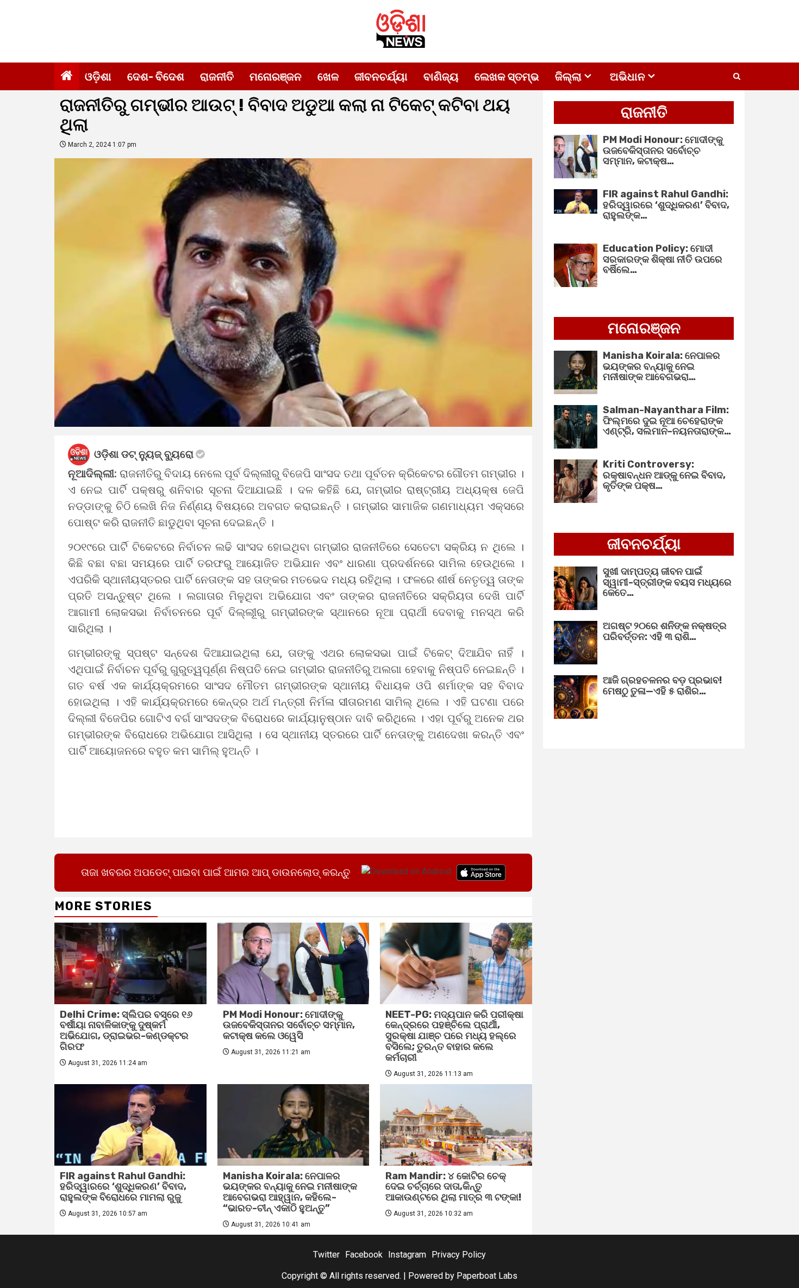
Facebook (364, 1254)
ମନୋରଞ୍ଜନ (275, 76)
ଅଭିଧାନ (627, 76)
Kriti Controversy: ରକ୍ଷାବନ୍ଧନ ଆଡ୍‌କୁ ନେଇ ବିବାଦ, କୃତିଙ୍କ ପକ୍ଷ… (664, 475)
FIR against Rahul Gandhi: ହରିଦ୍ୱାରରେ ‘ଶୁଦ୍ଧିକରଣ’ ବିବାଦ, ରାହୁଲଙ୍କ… (666, 205)
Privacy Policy (459, 1254)
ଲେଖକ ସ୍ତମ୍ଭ (507, 76)
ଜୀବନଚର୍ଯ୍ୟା (381, 76)
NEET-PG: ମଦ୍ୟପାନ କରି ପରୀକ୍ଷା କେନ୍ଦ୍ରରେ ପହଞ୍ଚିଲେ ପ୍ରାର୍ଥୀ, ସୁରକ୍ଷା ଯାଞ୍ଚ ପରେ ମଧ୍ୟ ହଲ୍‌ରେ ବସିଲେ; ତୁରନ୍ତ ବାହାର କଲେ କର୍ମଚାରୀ (454, 1036)
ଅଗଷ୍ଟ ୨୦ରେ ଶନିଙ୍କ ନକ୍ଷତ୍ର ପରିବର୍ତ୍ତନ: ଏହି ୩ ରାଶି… (665, 631)
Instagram (407, 1254)
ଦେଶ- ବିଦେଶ (155, 76)
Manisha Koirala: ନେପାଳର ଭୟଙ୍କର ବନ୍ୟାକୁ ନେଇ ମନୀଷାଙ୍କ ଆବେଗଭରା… (661, 366)
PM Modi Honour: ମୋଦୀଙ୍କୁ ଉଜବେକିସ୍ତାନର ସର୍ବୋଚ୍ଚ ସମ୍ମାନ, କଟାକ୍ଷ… (663, 150)
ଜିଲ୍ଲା (568, 76)
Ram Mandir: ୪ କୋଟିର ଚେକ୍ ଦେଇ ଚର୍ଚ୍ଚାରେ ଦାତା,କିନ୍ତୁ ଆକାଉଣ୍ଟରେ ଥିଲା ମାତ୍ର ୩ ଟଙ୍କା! (453, 1187)
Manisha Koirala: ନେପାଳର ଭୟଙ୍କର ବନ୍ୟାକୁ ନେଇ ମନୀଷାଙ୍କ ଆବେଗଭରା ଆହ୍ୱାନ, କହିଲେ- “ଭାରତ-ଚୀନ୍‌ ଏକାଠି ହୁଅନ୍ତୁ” (290, 1192)
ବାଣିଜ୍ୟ (441, 76)
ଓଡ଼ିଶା (98, 76)
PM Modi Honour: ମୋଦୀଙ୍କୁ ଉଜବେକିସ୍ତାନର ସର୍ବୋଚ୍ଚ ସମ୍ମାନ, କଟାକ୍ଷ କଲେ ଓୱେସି (289, 1025)
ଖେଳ (328, 76)
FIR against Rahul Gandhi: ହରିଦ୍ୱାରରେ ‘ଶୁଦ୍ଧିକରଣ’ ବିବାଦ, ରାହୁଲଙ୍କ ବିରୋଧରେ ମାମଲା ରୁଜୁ (123, 1187)
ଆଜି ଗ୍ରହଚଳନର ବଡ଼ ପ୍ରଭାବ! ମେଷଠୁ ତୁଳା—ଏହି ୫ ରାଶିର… (662, 685)
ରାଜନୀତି (217, 76)
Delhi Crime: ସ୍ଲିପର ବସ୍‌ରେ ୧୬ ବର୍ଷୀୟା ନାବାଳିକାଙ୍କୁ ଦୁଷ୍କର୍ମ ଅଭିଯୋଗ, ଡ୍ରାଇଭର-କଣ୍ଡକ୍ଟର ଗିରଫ (126, 1031)
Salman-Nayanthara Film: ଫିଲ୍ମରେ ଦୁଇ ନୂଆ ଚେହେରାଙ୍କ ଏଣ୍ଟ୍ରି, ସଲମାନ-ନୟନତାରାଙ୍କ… (667, 421)
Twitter (326, 1254)
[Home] (67, 76)
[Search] (737, 76)
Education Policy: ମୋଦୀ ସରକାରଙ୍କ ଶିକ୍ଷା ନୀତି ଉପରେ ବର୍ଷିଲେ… (662, 259)
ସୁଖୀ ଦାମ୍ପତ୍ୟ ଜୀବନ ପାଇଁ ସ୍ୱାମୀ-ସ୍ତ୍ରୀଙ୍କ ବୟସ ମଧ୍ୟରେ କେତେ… (667, 582)
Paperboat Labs (487, 1276)
